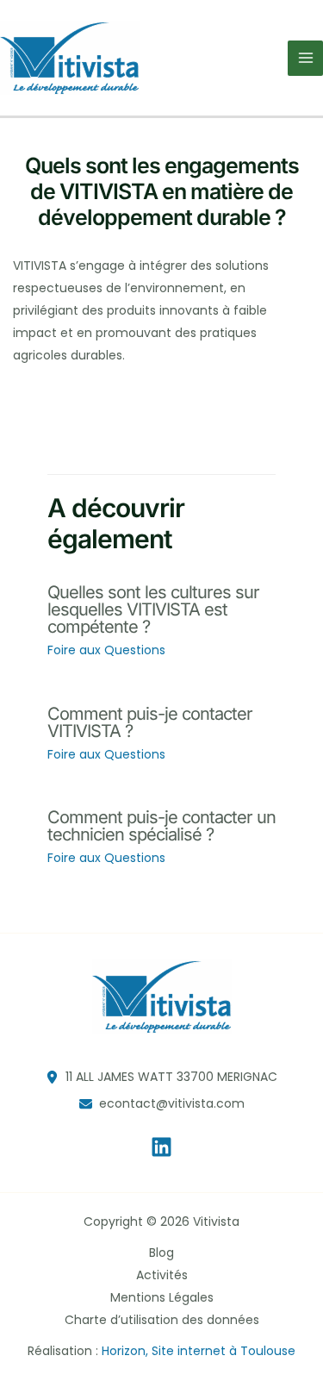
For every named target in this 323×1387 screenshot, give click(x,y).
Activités (162, 1275)
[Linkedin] (161, 1147)
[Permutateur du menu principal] (305, 58)
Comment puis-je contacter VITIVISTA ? (149, 722)
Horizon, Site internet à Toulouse (198, 1350)
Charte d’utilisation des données (162, 1319)
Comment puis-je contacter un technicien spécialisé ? (161, 826)
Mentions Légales (162, 1297)
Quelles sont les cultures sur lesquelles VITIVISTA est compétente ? (153, 609)
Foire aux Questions (106, 650)
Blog (161, 1252)
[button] (161, 1077)
